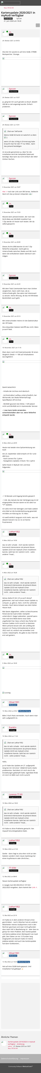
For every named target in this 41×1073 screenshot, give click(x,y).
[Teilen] (38, 25)
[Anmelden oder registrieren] (32, 3)
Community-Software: (20, 1066)
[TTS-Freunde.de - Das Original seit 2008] (11, 3)
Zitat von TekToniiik (14, 131)
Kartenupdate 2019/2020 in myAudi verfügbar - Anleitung (21, 1043)
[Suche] (26, 3)
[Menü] (38, 3)
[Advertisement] (20, 47)
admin (10, 1046)
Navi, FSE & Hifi (13, 1048)
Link (33, 887)
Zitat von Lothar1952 (15, 579)
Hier (4, 191)
